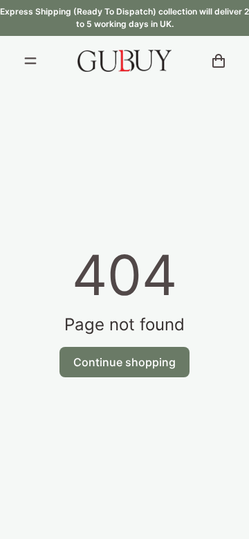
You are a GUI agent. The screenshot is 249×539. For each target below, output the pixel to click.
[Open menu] (30, 61)
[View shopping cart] (218, 61)
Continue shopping (124, 362)
